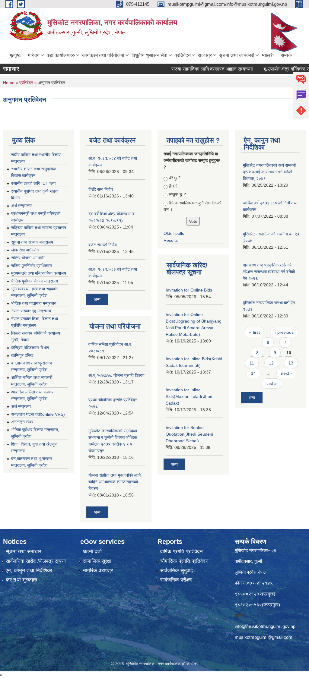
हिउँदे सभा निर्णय (100, 189)
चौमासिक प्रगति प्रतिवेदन (184, 561)
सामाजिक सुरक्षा (97, 561)
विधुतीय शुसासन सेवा (149, 55)
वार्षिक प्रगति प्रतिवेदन (181, 551)
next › (286, 373)
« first (254, 332)
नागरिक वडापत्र (98, 570)
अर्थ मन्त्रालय (21, 205)
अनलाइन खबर (22, 421)
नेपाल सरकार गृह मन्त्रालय (31, 310)
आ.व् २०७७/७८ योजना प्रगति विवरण (116, 375)
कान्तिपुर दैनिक (22, 355)
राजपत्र (205, 55)
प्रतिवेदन (183, 55)
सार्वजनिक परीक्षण (176, 580)
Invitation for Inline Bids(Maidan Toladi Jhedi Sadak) (189, 396)
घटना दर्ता (92, 551)
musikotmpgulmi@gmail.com (263, 637)
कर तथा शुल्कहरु (21, 580)
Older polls (174, 233)
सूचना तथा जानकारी (236, 55)
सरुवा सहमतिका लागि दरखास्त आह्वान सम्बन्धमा (202, 68)
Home (8, 82)
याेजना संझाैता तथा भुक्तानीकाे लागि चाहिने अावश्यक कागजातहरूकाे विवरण (114, 482)
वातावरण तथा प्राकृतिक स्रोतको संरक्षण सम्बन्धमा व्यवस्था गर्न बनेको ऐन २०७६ (269, 272)
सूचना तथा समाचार (23, 551)
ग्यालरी (268, 55)
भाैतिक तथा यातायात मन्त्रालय (33, 303)
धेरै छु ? (174, 177)
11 (252, 363)
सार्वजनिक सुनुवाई (176, 570)
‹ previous (284, 332)
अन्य (97, 299)
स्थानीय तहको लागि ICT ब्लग (33, 183)
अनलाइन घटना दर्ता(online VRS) (38, 414)
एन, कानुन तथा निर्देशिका (29, 570)
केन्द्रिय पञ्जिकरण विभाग (30, 347)
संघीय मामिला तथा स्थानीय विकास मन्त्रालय (36, 158)
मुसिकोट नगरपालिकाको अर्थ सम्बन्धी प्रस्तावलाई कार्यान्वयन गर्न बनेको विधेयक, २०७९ (269, 172)
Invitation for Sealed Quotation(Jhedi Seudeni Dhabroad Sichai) (189, 434)
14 (253, 373)
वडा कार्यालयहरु (61, 55)
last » (271, 383)
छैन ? (173, 186)
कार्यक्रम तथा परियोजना (103, 55)
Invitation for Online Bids (189, 290)
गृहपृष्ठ (15, 55)
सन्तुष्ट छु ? (177, 194)
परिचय (34, 55)
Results (171, 240)
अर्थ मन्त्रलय (21, 406)
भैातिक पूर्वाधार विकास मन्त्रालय (34, 281)
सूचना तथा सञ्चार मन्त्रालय (32, 242)
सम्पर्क (286, 55)
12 (271, 363)
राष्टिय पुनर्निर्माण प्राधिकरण (31, 265)
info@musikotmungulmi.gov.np (265, 626)
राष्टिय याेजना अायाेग (28, 257)
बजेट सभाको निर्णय (102, 244)
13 (290, 363)
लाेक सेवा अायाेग (25, 250)
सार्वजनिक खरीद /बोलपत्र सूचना (36, 561)
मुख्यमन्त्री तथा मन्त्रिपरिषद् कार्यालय (38, 273)
